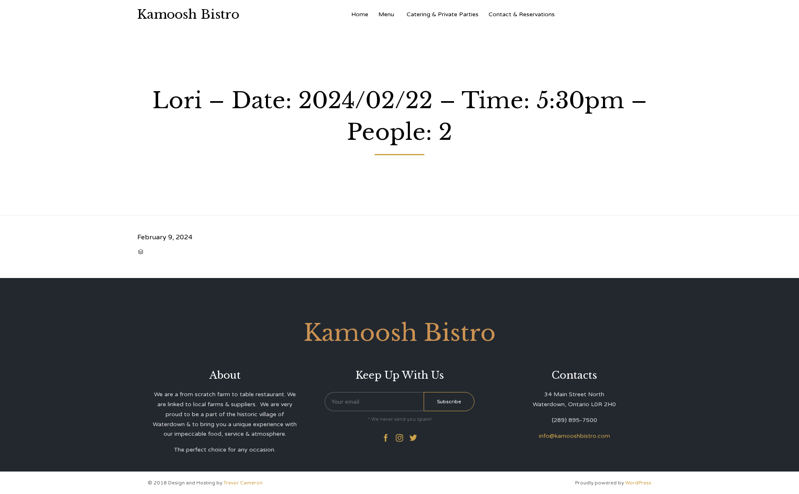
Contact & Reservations (522, 14)
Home (359, 14)
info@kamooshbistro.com (574, 435)
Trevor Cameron (243, 483)
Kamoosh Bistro (188, 14)
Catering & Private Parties (443, 14)
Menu (386, 14)
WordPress (638, 483)
